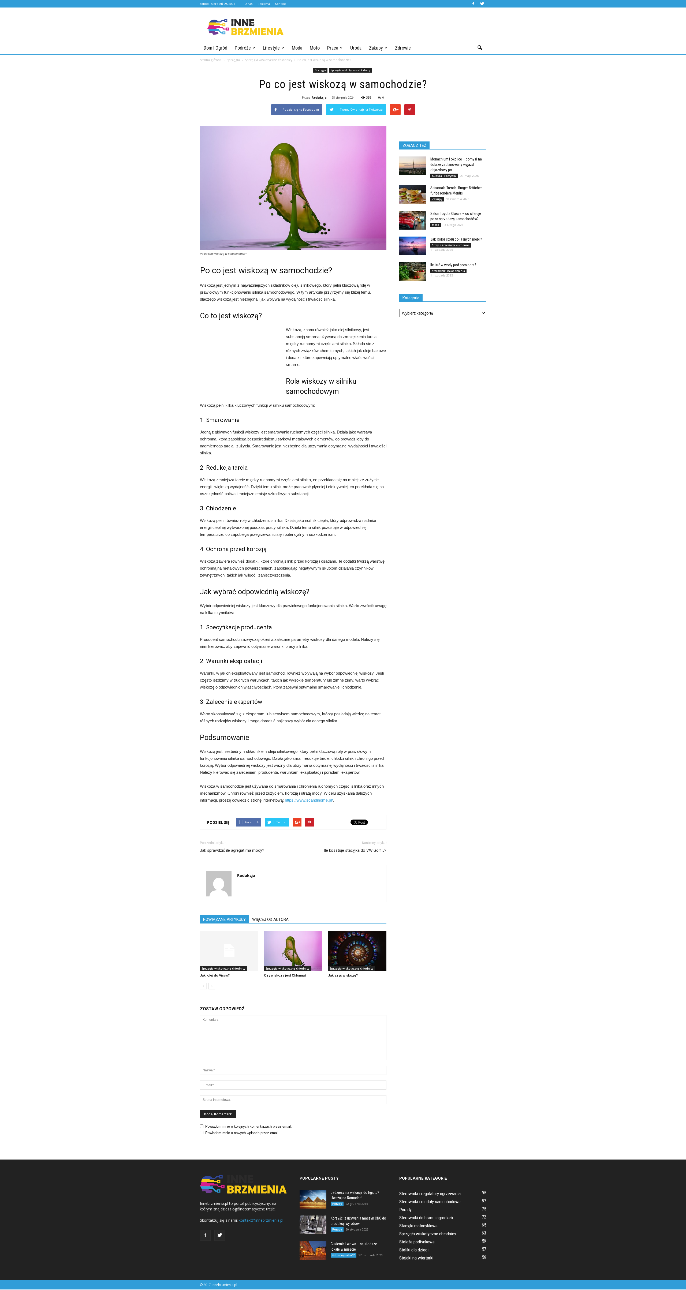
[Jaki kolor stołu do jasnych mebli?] (412, 246)
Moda (297, 48)
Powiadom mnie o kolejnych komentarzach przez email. (248, 1126)
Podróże (243, 48)
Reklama (264, 4)
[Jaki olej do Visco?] (229, 951)
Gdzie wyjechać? (343, 1255)
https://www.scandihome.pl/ (309, 800)
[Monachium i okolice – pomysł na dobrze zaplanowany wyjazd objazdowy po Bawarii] (412, 165)
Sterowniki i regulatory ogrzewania (430, 1193)
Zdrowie (403, 48)
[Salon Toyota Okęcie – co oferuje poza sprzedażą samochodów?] (412, 220)
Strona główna (211, 60)
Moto (315, 48)
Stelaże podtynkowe (417, 1241)
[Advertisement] (388, 27)
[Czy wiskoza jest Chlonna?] (293, 951)
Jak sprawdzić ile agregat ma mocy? (232, 850)
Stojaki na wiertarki (416, 1258)
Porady (337, 1204)
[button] (479, 48)
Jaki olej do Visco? (215, 975)
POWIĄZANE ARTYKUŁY (224, 919)
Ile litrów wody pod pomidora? (453, 265)
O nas (248, 4)
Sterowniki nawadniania (448, 271)
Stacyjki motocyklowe (418, 1225)
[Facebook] (473, 4)
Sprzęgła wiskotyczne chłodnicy (350, 70)
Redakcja (319, 97)
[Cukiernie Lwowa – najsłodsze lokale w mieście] (313, 1250)
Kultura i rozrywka (444, 176)
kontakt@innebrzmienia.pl (261, 1220)
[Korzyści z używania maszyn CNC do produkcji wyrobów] (313, 1225)
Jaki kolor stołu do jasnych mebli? (456, 239)
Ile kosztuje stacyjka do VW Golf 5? (355, 850)
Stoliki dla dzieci (413, 1249)
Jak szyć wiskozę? (343, 975)
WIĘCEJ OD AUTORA (270, 919)
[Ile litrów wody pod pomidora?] (412, 271)
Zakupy (376, 48)
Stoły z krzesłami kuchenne (450, 245)
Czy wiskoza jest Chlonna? (285, 975)
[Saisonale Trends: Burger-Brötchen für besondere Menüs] (412, 194)
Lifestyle (271, 48)
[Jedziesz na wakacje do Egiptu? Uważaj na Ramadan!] (313, 1199)
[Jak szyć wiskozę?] (357, 951)
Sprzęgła (320, 70)
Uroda (355, 48)
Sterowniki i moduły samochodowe (430, 1201)
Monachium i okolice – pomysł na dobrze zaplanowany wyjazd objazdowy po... (456, 164)
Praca (332, 48)
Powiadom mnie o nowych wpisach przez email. (242, 1133)
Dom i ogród (215, 48)
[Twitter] (482, 4)
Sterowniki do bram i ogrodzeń (426, 1217)
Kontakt (280, 4)
